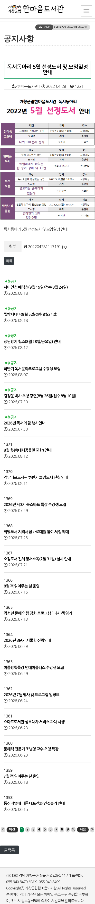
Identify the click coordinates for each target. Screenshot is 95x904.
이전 (12, 829)
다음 (83, 829)
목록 (9, 261)
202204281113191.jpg (47, 247)
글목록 (9, 849)
